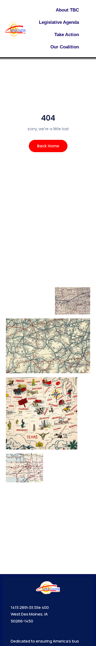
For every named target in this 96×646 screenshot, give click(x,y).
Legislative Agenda (59, 22)
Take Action (66, 34)
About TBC (67, 10)
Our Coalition (64, 46)
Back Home (48, 146)
